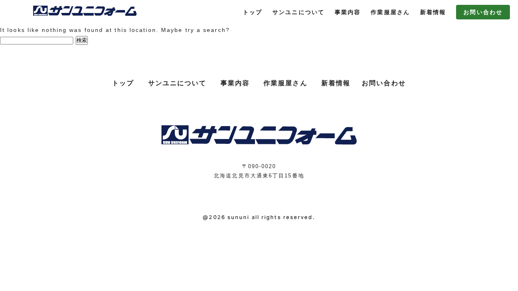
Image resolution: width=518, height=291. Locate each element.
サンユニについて (298, 12)
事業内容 (348, 12)
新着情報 (433, 12)
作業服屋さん (390, 12)
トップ (252, 12)
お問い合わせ (483, 12)
